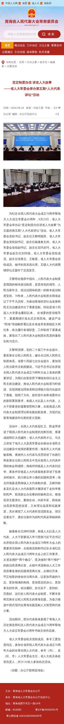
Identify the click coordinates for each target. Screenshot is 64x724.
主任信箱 (19, 51)
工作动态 (32, 45)
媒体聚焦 (32, 51)
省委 (24, 3)
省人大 (35, 3)
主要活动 (12, 66)
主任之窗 (44, 45)
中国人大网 (11, 3)
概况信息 (19, 45)
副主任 (43, 62)
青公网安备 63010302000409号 (24, 715)
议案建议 (7, 51)
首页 (7, 45)
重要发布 (56, 45)
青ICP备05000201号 (46, 709)
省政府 (47, 3)
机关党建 (44, 51)
